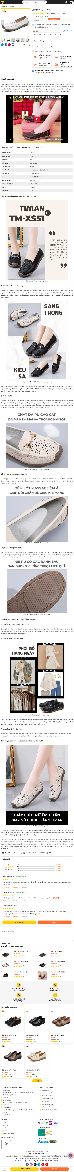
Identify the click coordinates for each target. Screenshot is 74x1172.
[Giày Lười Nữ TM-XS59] (5, 954)
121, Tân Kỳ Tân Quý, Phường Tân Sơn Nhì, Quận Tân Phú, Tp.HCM (18, 1111)
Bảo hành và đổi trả (47, 1093)
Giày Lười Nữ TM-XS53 (21, 962)
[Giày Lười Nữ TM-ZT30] (61, 1021)
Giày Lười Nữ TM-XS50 (58, 972)
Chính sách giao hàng (47, 1098)
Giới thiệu (5, 1125)
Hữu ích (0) (7, 901)
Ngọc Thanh (9, 853)
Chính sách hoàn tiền (47, 1107)
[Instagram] (31, 1164)
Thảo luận (16, 887)
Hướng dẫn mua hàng (47, 1096)
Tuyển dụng (6, 1128)
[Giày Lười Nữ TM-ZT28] (37, 1056)
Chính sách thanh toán (47, 1104)
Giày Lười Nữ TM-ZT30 (57, 1035)
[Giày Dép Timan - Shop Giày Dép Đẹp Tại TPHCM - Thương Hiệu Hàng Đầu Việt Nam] (2, 2)
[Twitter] (38, 1164)
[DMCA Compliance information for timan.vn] (52, 1141)
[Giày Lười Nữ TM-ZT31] (37, 1021)
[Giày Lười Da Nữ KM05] (5, 975)
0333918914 (6, 1097)
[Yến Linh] (24, 853)
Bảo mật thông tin (46, 1101)
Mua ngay (54, 1168)
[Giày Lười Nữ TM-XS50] (42, 975)
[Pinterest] (42, 1164)
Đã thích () (25, 45)
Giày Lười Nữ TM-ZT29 (9, 1070)
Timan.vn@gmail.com (26, 1161)
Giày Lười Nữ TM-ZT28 (33, 1070)
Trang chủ (5, 1122)
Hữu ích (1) (7, 887)
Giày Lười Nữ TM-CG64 (58, 962)
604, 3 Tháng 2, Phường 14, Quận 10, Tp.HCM (15, 1102)
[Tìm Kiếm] (45, 2)
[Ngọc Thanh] (3, 853)
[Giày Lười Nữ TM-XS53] (5, 965)
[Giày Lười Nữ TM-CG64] (42, 965)
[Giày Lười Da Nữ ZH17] (42, 954)
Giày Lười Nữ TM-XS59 (21, 951)
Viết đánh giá (55, 922)
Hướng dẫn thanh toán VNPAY (49, 1110)
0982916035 (6, 1114)
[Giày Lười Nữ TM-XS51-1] (15, 22)
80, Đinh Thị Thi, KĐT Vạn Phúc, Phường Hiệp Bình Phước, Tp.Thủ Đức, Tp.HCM (18, 1094)
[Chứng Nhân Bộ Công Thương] (43, 1141)
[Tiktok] (35, 1164)
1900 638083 (45, 1090)
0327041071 (6, 1105)
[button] (66, 2)
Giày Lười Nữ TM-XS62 (9, 1035)
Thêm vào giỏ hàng (24, 1168)
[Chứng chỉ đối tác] (6, 1144)
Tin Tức (5, 1131)
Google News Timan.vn (9, 1133)
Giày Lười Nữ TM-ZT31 (33, 1035)
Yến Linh (28, 853)
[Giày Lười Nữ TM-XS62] (12, 1021)
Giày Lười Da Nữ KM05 (21, 972)
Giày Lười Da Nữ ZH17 (57, 951)
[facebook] (27, 1164)
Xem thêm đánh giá (19, 922)
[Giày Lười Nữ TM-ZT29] (12, 1056)
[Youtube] (46, 1164)
